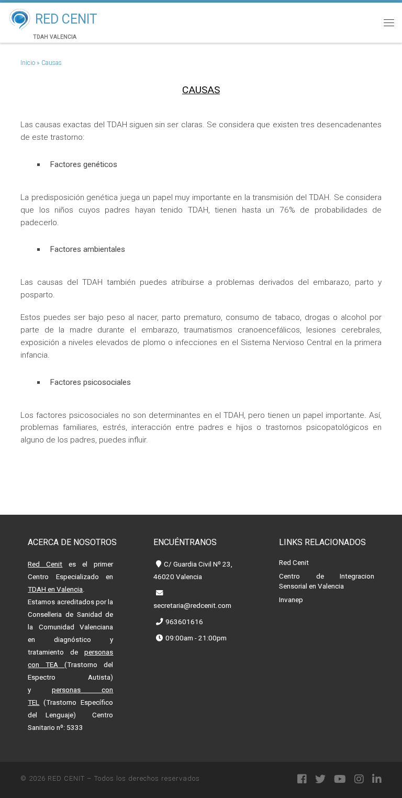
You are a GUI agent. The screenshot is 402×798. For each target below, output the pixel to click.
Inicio (27, 62)
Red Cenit (294, 563)
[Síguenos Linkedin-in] (377, 779)
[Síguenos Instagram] (359, 779)
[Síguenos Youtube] (340, 779)
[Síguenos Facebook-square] (302, 779)
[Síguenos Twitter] (320, 779)
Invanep (291, 600)
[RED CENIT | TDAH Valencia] (19, 18)
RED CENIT (66, 778)
